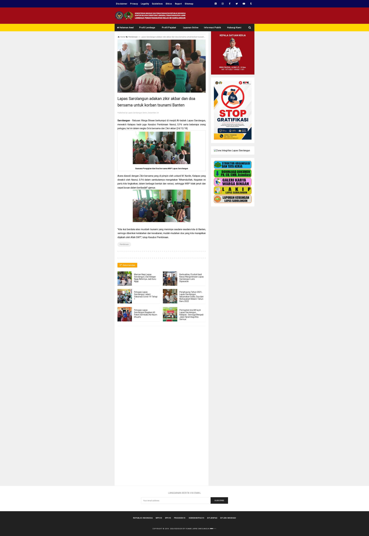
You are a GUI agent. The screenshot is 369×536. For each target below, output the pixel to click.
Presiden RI (180, 518)
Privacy (134, 4)
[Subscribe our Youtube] (243, 3)
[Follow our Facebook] (229, 3)
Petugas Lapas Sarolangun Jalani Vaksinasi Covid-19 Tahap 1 (145, 295)
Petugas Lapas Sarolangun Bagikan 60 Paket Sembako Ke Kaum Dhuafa (145, 313)
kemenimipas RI (196, 518)
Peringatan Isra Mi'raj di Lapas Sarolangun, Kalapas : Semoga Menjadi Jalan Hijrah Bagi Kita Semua (191, 314)
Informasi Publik (212, 27)
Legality (145, 4)
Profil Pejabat (169, 27)
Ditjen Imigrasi (228, 518)
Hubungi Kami (234, 27)
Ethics (169, 4)
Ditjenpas (212, 518)
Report (178, 4)
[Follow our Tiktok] (250, 3)
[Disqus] (161, 371)
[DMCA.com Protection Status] (213, 529)
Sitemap (189, 4)
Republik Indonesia (143, 518)
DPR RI (168, 518)
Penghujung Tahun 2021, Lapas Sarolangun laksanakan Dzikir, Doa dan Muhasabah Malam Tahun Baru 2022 (191, 296)
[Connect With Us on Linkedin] (215, 3)
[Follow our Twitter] (236, 3)
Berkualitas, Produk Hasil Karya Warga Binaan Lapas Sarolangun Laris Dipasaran (191, 277)
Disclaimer (121, 4)
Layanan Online (190, 27)
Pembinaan (124, 244)
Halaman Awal (126, 27)
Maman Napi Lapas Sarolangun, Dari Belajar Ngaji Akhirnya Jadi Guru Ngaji (145, 277)
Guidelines (157, 4)
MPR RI (159, 518)
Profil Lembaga (147, 27)
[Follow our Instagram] (222, 3)
